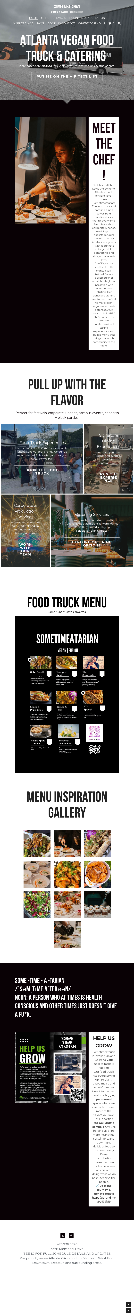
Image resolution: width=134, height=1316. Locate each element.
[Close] (107, 643)
